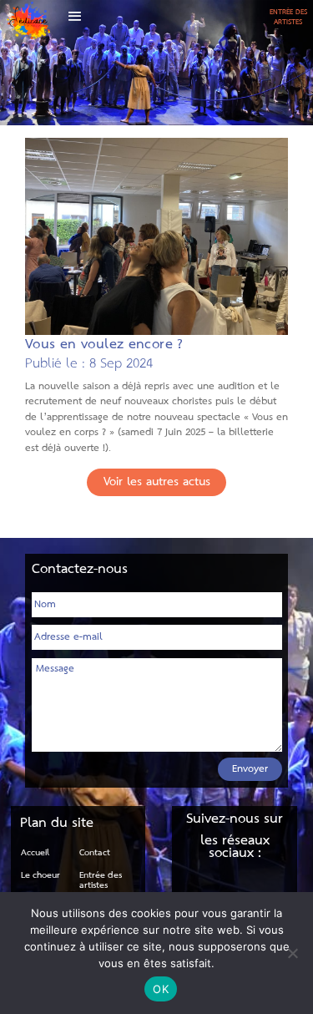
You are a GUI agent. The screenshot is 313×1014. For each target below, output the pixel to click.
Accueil (35, 852)
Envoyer (250, 768)
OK (161, 989)
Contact (94, 852)
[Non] (292, 953)
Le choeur (40, 875)
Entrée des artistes (100, 880)
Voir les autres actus (156, 482)
